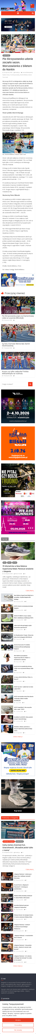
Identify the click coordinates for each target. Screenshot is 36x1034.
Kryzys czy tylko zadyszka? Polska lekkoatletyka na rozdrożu (15, 372)
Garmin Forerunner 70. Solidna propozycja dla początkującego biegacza (22, 646)
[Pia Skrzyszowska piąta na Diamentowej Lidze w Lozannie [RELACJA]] (18, 297)
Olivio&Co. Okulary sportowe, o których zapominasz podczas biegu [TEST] (23, 728)
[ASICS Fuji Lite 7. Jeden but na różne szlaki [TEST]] (7, 686)
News (9, 562)
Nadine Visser (6, 75)
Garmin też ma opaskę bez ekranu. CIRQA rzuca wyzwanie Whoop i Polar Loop (23, 668)
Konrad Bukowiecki (27, 72)
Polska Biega (19, 841)
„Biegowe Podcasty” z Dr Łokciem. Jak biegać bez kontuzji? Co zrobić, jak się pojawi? (23, 958)
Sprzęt (4, 539)
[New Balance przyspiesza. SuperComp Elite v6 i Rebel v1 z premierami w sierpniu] (7, 655)
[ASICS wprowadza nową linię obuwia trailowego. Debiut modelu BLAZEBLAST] (7, 695)
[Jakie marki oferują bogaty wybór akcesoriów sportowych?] (7, 624)
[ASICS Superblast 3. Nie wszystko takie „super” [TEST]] (7, 706)
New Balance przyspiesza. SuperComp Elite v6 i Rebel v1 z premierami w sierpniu (22, 657)
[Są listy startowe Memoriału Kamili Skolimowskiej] (18, 325)
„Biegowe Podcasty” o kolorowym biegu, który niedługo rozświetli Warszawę (23, 876)
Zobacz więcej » (18, 736)
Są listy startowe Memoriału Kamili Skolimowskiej (16, 345)
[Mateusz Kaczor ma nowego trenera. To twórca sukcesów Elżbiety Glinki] (7, 914)
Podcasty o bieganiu (10, 818)
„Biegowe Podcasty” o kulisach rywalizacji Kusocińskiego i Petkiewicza (22, 926)
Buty (4, 562)
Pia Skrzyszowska (14, 75)
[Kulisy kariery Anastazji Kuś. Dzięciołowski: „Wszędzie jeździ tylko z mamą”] (18, 822)
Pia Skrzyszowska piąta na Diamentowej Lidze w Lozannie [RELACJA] (18, 317)
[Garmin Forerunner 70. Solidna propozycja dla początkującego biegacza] (7, 644)
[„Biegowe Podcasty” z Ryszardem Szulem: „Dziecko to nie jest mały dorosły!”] (7, 944)
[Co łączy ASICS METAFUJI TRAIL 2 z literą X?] (7, 676)
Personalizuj (18, 1025)
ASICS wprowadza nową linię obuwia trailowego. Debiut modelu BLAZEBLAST (23, 698)
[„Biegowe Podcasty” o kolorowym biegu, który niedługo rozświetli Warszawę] (7, 873)
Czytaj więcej (30, 590)
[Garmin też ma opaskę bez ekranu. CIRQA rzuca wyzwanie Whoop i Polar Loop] (7, 665)
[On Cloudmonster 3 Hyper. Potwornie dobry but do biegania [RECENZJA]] (7, 634)
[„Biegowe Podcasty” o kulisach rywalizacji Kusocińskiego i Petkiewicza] (7, 924)
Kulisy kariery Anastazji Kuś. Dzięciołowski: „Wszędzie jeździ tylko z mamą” (17, 847)
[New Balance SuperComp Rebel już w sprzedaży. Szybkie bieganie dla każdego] (7, 594)
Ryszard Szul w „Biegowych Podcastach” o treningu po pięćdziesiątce (21, 887)
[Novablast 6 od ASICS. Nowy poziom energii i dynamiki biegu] (7, 716)
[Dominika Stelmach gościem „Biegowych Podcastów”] (7, 904)
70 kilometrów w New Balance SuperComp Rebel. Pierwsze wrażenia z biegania (17, 568)
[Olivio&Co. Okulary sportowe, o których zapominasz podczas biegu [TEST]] (7, 726)
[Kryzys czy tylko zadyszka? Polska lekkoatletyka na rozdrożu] (18, 353)
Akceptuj (18, 1020)
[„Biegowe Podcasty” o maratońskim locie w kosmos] (7, 935)
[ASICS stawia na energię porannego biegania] (7, 605)
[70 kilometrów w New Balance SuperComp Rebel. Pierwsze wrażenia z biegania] (18, 543)
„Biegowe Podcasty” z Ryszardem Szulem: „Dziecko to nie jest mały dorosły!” (23, 947)
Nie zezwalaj (18, 1030)
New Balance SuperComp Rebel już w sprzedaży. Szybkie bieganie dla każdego (23, 597)
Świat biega (6, 55)
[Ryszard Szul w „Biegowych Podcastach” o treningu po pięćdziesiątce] (7, 884)
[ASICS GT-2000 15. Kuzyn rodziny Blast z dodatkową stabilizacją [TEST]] (7, 615)
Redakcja (17, 72)
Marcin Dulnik (18, 573)
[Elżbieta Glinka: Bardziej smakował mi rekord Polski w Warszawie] (7, 895)
